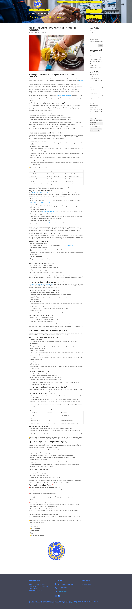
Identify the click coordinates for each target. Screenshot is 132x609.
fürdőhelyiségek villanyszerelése (93, 123)
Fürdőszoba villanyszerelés (96, 87)
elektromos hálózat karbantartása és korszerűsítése (41, 284)
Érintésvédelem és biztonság (96, 84)
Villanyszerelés (93, 30)
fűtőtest (91, 126)
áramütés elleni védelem (95, 130)
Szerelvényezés (93, 35)
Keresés (100, 45)
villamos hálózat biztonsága (95, 128)
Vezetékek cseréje (94, 32)
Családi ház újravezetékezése (96, 67)
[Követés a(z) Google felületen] (59, 596)
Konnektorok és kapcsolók (96, 95)
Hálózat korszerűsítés (94, 90)
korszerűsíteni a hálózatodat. (64, 95)
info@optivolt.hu (62, 591)
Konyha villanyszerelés (95, 98)
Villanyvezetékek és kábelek (96, 111)
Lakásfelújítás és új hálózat (96, 100)
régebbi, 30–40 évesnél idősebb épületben (39, 192)
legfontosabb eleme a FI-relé (48, 211)
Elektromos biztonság (94, 78)
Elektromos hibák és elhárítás (96, 80)
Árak (83, 2)
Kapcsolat (88, 2)
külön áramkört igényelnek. (67, 245)
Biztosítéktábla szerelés (95, 37)
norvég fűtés (97, 126)
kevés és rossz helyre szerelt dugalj (49, 222)
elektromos (92, 120)
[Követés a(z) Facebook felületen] (56, 596)
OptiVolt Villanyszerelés (36, 32)
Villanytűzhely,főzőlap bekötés (96, 41)
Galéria (74, 2)
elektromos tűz (99, 120)
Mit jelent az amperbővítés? (96, 61)
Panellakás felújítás (94, 39)
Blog (79, 2)
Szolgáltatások (66, 2)
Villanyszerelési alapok (95, 109)
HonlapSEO (74, 602)
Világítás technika (93, 107)
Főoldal (58, 2)
